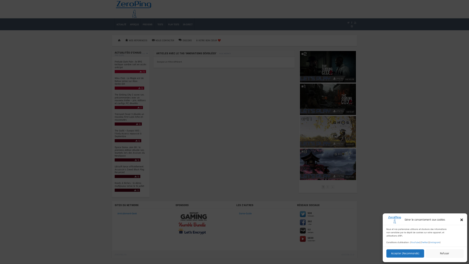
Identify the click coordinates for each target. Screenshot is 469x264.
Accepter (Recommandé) (405, 253)
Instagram (435, 242)
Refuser (444, 253)
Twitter (425, 242)
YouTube (415, 242)
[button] (462, 220)
